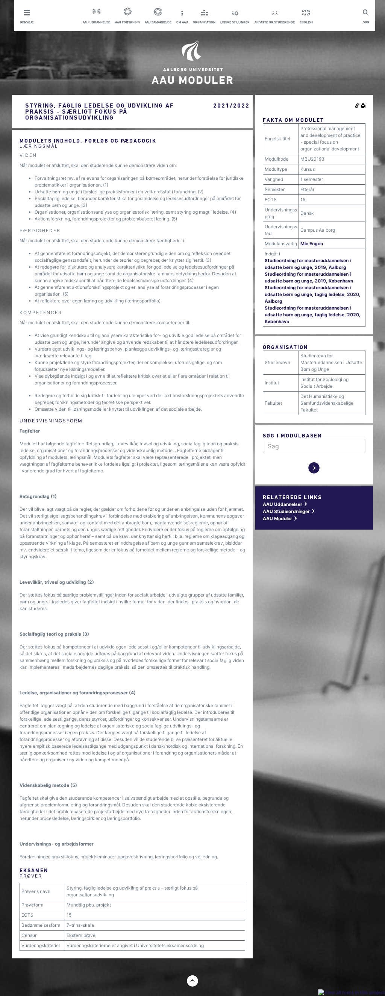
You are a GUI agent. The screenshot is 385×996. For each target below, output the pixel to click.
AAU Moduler (280, 518)
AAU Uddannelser (285, 504)
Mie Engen (311, 243)
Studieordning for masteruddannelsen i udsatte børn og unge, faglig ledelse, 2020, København (313, 314)
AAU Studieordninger (289, 511)
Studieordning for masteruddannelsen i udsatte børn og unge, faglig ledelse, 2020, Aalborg (313, 294)
